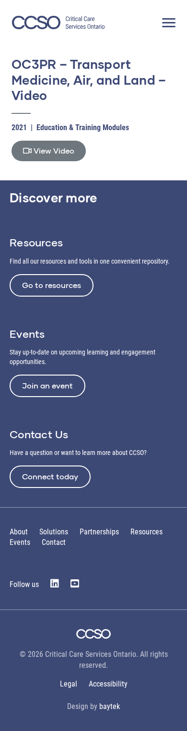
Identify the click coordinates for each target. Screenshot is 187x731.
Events (20, 542)
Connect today (50, 476)
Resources (146, 531)
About (19, 531)
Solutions (53, 531)
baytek (109, 706)
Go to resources (51, 284)
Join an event (47, 385)
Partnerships (99, 531)
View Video (53, 150)
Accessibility (108, 683)
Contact (54, 542)
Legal (68, 683)
